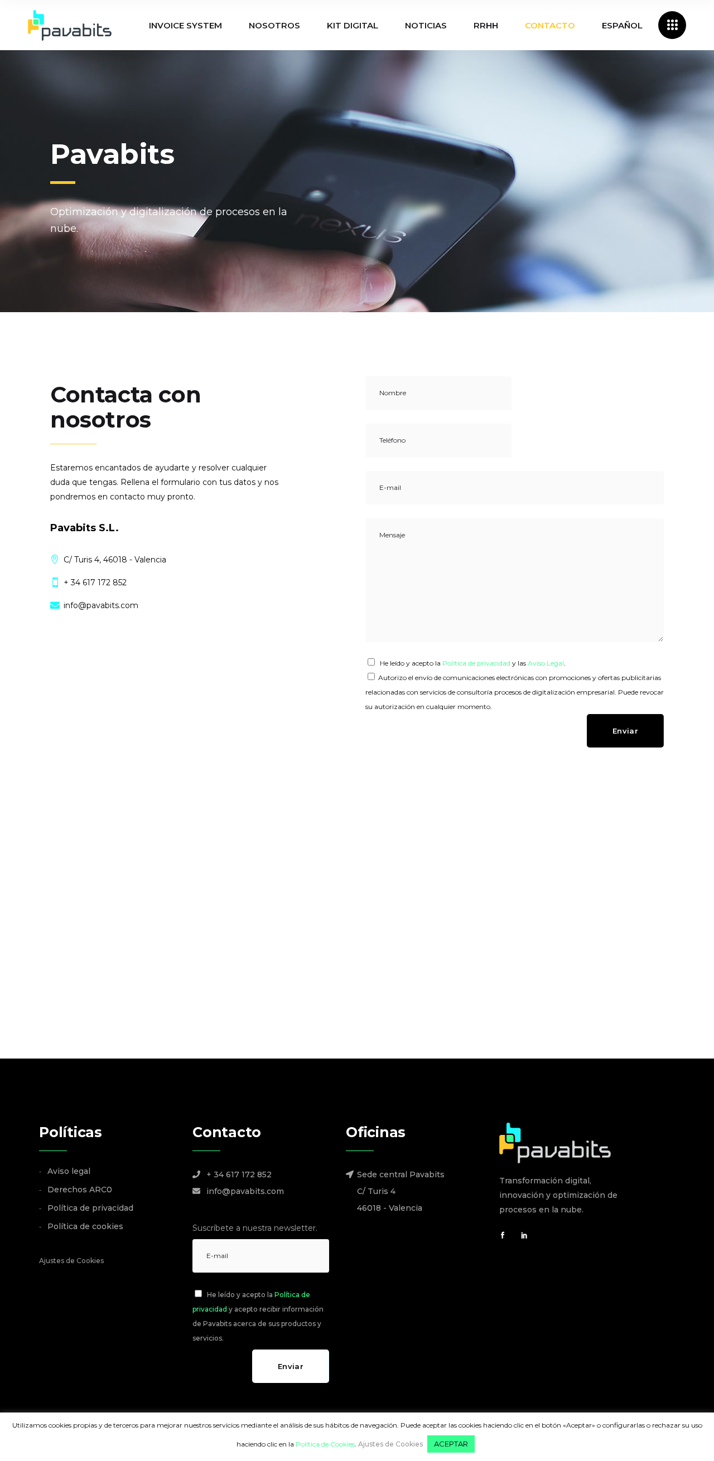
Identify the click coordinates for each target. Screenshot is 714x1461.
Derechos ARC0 (79, 1190)
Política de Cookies (325, 1444)
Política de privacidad (476, 663)
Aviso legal (68, 1171)
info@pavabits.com (245, 1191)
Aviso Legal (546, 663)
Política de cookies (85, 1226)
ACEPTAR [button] (451, 1443)
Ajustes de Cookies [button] (71, 1260)
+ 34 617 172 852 (239, 1174)
